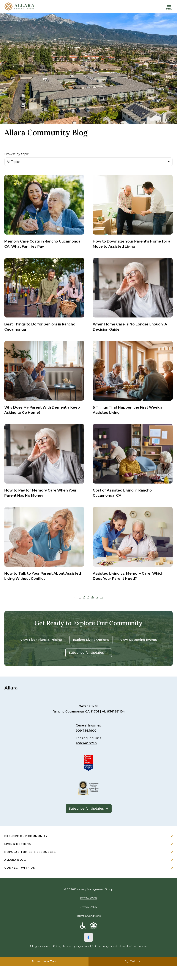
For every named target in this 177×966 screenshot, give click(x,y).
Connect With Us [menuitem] (19, 867)
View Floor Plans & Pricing (41, 640)
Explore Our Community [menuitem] (26, 836)
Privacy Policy (88, 906)
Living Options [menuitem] (17, 844)
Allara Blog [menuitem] (15, 859)
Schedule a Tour (44, 961)
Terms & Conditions (89, 915)
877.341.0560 (88, 898)
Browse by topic (16, 154)
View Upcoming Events (138, 640)
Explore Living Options (91, 640)
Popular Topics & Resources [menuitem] (30, 852)
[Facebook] (88, 937)
